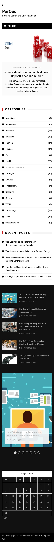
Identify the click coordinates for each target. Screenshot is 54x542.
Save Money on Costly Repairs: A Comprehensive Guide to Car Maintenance (28, 259)
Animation (10, 118)
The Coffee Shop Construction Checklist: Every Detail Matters (27, 269)
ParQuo (9, 11)
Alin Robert (36, 68)
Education (10, 136)
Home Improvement (15, 167)
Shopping (10, 192)
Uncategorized (12, 222)
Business (10, 130)
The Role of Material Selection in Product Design (28, 251)
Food (8, 155)
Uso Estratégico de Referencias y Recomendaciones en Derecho (21, 244)
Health (8, 161)
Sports (9, 198)
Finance (9, 149)
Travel (8, 216)
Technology (11, 210)
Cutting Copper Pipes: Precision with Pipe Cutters (28, 276)
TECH (8, 204)
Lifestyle (10, 173)
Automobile (11, 124)
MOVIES (9, 179)
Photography (11, 186)
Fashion (9, 143)
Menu (11, 26)
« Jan (4, 518)
